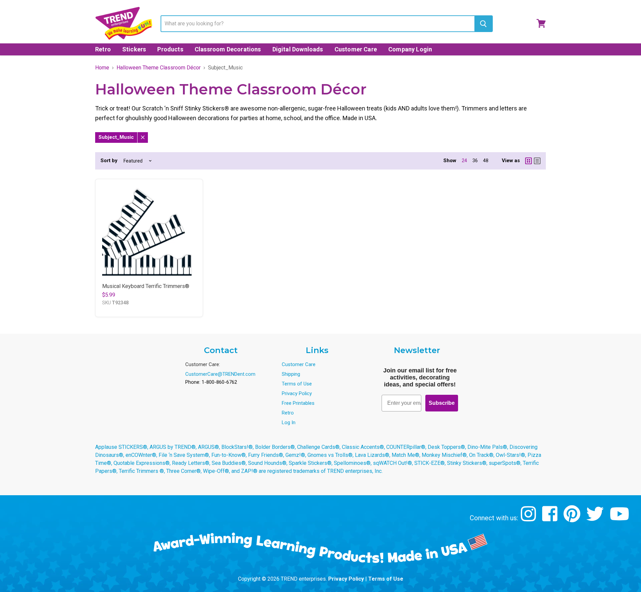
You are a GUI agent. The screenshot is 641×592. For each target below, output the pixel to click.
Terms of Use (297, 384)
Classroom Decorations (228, 49)
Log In (288, 422)
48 (485, 160)
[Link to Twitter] (596, 518)
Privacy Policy (297, 393)
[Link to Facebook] (551, 518)
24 (464, 160)
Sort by (109, 161)
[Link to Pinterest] (573, 518)
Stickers (134, 49)
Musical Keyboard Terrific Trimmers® (145, 286)
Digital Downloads (297, 49)
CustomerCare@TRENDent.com (220, 374)
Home (102, 68)
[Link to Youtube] (620, 518)
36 (475, 160)
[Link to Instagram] (529, 518)
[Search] (483, 23)
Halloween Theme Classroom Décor (159, 68)
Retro (103, 49)
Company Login (410, 49)
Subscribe (442, 403)
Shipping (291, 374)
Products (170, 49)
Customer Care (356, 49)
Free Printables (298, 403)
